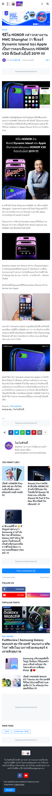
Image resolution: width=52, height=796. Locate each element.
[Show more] (45, 432)
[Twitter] (16, 432)
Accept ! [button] (9, 790)
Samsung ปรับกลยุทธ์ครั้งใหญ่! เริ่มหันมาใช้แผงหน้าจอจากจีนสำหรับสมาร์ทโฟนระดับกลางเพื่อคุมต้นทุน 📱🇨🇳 (36, 664)
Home (4, 30)
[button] (3, 3)
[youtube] (26, 775)
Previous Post (9, 577)
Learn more (19, 784)
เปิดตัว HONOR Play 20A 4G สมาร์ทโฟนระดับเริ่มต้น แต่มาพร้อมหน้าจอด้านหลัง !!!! (12, 489)
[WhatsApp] (22, 432)
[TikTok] (32, 775)
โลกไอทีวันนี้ (21, 442)
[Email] (39, 432)
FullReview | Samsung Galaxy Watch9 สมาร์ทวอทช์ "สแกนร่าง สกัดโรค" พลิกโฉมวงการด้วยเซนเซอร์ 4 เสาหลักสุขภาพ (26, 645)
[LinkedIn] (28, 432)
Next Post (44, 577)
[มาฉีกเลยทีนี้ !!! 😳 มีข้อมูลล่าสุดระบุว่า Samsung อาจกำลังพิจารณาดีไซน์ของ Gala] (13, 516)
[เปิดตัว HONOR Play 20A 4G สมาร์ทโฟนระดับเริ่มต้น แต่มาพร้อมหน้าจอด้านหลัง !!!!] (13, 473)
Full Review (21, 731)
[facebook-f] (19, 775)
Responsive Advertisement (26, 71)
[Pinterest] (33, 432)
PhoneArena (16, 406)
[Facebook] (10, 432)
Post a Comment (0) (26, 571)
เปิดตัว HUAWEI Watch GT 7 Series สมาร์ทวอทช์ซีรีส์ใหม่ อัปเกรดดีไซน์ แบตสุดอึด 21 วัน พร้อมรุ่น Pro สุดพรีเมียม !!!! (36, 682)
